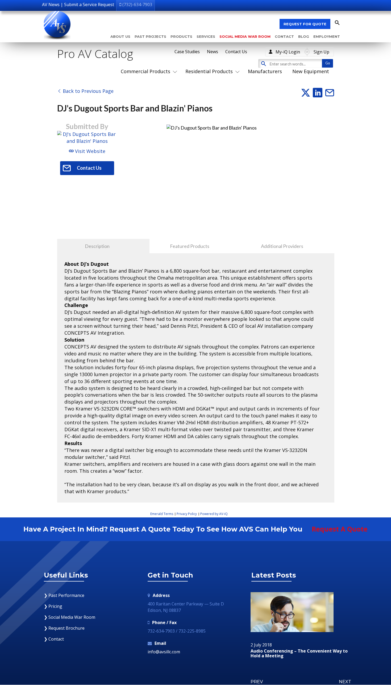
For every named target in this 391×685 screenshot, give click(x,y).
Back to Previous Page (87, 91)
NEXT (345, 681)
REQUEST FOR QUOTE (305, 24)
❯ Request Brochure (64, 628)
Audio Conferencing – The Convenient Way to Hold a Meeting (299, 653)
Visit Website (89, 151)
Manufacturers (265, 71)
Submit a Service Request (89, 4)
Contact (284, 36)
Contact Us (236, 52)
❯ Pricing (53, 606)
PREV (257, 681)
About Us (120, 36)
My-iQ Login (288, 52)
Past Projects (150, 36)
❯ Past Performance (64, 595)
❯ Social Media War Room (69, 617)
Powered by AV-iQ (214, 514)
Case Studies (187, 52)
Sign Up (321, 52)
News (212, 52)
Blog (303, 36)
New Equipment (310, 71)
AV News (51, 4)
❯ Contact (54, 639)
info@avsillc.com (164, 652)
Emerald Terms (161, 514)
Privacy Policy (187, 514)
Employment (326, 36)
